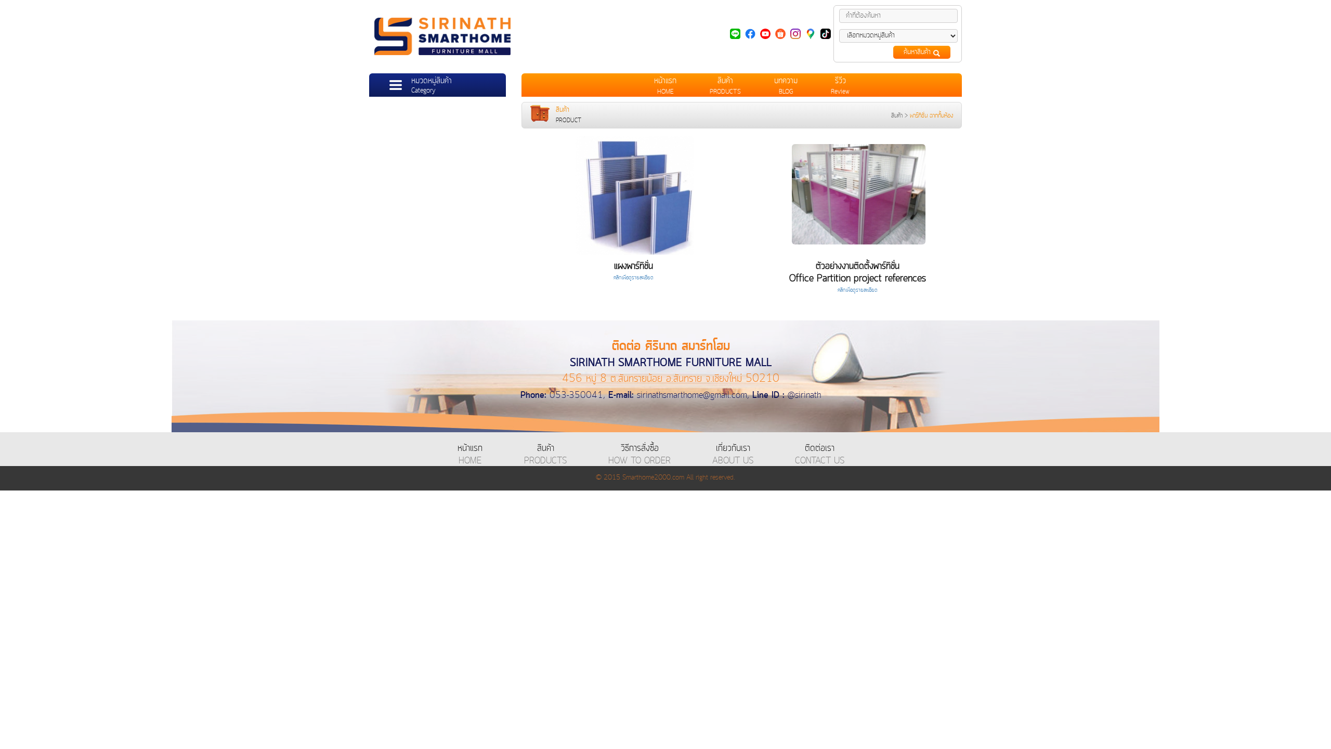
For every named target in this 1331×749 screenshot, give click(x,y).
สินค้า (897, 116)
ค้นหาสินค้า (918, 52)
